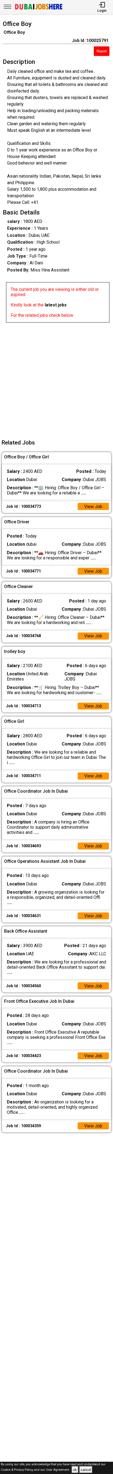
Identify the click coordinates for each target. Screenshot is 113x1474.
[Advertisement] (56, 379)
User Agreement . (58, 1470)
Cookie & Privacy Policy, (17, 1470)
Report (102, 51)
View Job (93, 506)
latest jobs (56, 305)
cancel (86, 1470)
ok (75, 1470)
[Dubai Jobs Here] (38, 9)
